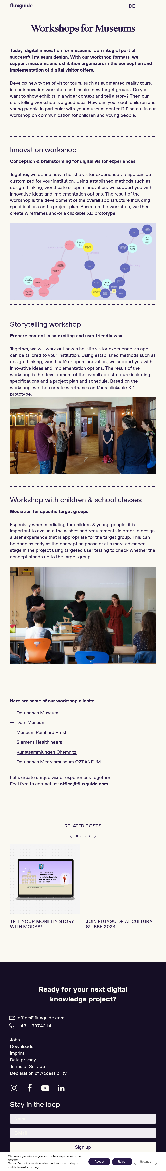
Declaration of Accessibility (38, 1073)
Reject (122, 1161)
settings (34, 1167)
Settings (145, 1161)
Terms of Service (27, 1066)
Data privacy (23, 1059)
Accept (99, 1161)
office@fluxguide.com (41, 1017)
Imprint (17, 1053)
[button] (70, 836)
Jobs (15, 1039)
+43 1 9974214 (34, 1025)
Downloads (21, 1046)
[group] (45, 886)
